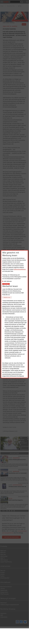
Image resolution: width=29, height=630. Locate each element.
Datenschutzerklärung (20, 269)
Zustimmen (6, 284)
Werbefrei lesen (7, 297)
